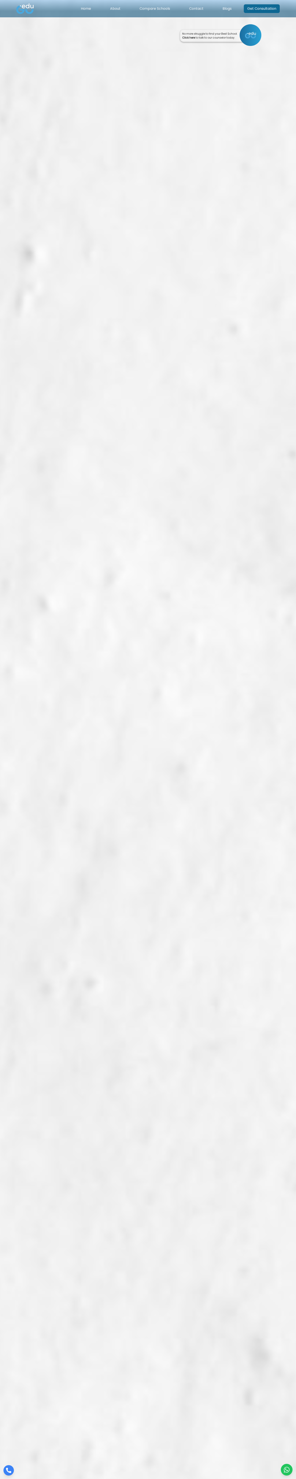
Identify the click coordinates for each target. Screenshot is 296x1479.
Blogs (227, 8)
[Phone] (8, 1471)
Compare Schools (155, 8)
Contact (196, 8)
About (115, 8)
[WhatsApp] (287, 1471)
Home (86, 8)
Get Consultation (261, 8)
